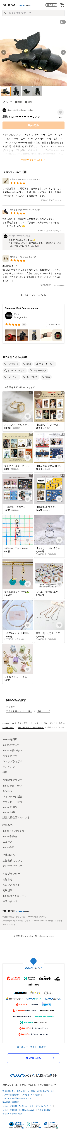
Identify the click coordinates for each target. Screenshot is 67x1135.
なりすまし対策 (44, 1110)
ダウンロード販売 (12, 802)
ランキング (8, 766)
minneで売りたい (12, 785)
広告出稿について (12, 860)
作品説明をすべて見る (32, 159)
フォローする (54, 324)
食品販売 (7, 791)
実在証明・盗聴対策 (10, 1102)
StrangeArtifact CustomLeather (20, 110)
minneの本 (8, 847)
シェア (9, 102)
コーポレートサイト (27, 1046)
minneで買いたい (12, 750)
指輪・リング (43, 711)
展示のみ (33, 125)
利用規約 (7, 890)
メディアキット (9, 924)
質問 (20, 102)
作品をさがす (9, 756)
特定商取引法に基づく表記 (13, 917)
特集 (4, 772)
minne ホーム (8, 723)
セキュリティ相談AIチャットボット (16, 1098)
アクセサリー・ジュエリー (19, 711)
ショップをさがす (12, 761)
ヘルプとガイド (11, 885)
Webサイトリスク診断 (31, 1095)
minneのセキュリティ (14, 895)
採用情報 (58, 921)
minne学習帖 (9, 836)
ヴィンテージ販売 (12, 796)
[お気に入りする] (61, 112)
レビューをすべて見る (33, 294)
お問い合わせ (9, 901)
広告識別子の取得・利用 (12, 921)
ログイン (51, 5)
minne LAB (8, 812)
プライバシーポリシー (34, 921)
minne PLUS (9, 807)
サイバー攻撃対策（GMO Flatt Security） (18, 1110)
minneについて (10, 745)
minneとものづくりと (14, 831)
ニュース (7, 841)
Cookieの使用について (36, 917)
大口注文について (12, 866)
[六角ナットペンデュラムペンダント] (21, 183)
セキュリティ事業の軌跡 (12, 1114)
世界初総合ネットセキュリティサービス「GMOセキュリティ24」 (28, 1091)
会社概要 (49, 921)
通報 (30, 102)
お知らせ (7, 879)
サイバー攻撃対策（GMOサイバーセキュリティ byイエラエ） (27, 1106)
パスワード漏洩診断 (10, 1095)
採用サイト (44, 1046)
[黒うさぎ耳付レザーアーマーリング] (21, 213)
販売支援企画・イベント (16, 817)
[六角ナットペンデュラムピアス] (19, 260)
